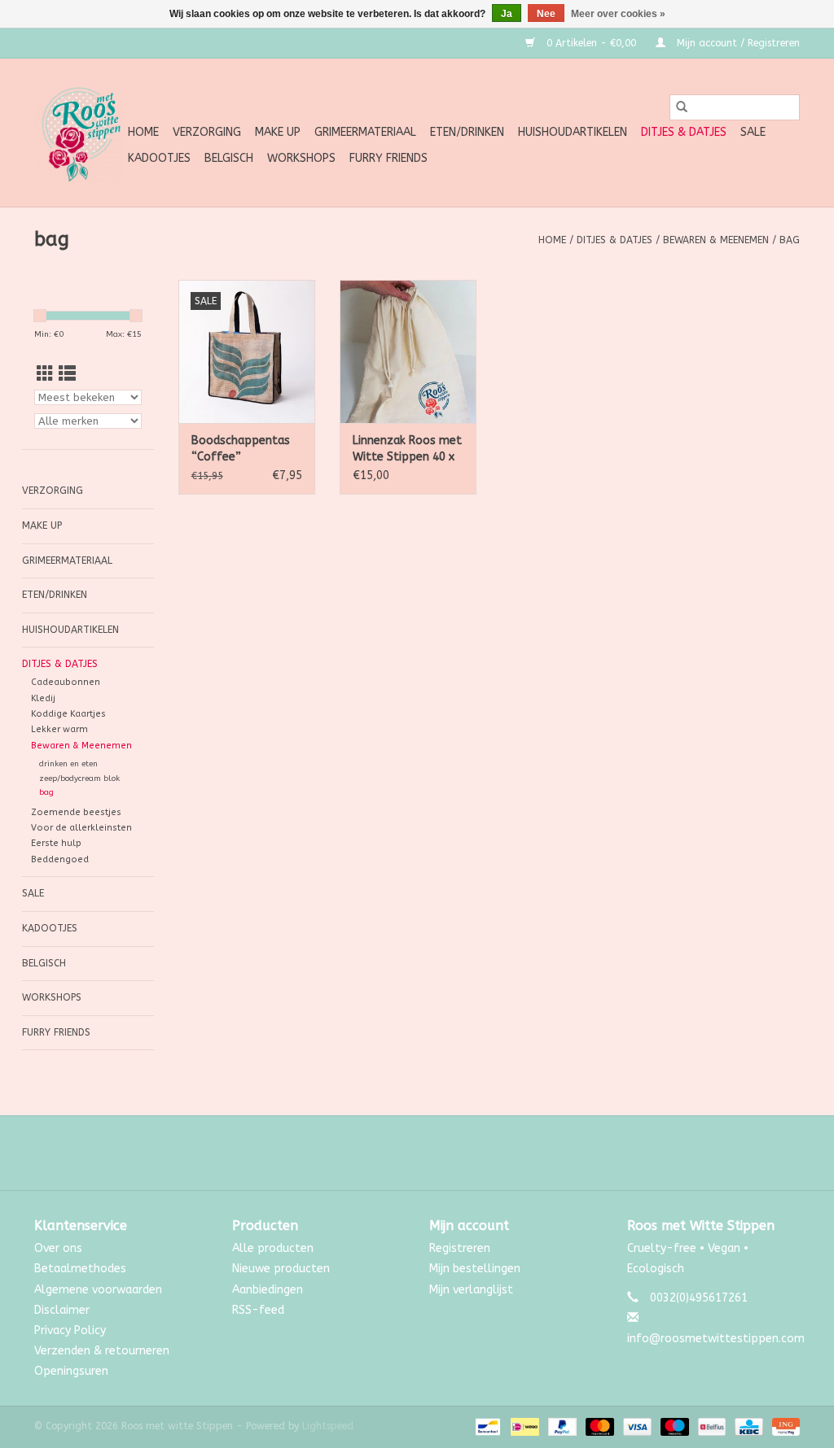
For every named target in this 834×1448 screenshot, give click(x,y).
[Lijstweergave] (67, 374)
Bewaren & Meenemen (716, 240)
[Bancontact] (486, 1427)
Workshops (301, 158)
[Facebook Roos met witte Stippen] (402, 1153)
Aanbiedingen (267, 1290)
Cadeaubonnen (65, 682)
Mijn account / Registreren (737, 43)
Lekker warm (59, 729)
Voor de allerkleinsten (81, 827)
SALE (753, 132)
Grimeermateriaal (365, 132)
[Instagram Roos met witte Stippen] (432, 1153)
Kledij (43, 698)
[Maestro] (673, 1427)
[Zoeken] (681, 107)
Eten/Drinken (467, 132)
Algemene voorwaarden (98, 1290)
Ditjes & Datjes (683, 132)
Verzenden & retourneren (101, 1351)
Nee (546, 14)
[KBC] (747, 1427)
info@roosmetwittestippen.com (716, 1339)
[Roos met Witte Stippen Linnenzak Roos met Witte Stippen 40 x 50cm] (408, 351)
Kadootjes (159, 158)
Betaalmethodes (80, 1269)
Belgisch (228, 158)
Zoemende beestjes (76, 812)
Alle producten (273, 1248)
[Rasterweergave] (45, 374)
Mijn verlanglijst (471, 1290)
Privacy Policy (70, 1330)
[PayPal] (561, 1427)
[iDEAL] (523, 1427)
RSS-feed (258, 1310)
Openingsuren (71, 1371)
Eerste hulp (56, 843)
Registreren (459, 1248)
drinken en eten (68, 764)
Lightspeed (327, 1426)
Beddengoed (60, 859)
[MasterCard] (598, 1427)
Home (143, 132)
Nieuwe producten (281, 1269)
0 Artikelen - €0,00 (591, 43)
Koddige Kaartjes (68, 714)
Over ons (58, 1248)
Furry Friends (388, 158)
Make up (278, 132)
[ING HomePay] (783, 1427)
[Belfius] (710, 1427)
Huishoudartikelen (572, 132)
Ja (506, 14)
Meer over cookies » (618, 14)
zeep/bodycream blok (79, 778)
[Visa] (636, 1427)
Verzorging (207, 132)
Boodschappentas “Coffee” (240, 449)
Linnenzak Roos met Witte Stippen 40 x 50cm (407, 449)
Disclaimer (62, 1310)
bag (789, 240)
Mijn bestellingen (474, 1269)
